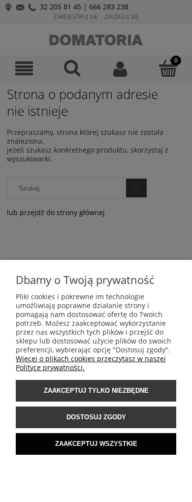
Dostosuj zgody (96, 417)
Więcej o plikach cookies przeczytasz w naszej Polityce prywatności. (91, 363)
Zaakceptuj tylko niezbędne (96, 390)
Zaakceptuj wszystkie (96, 443)
